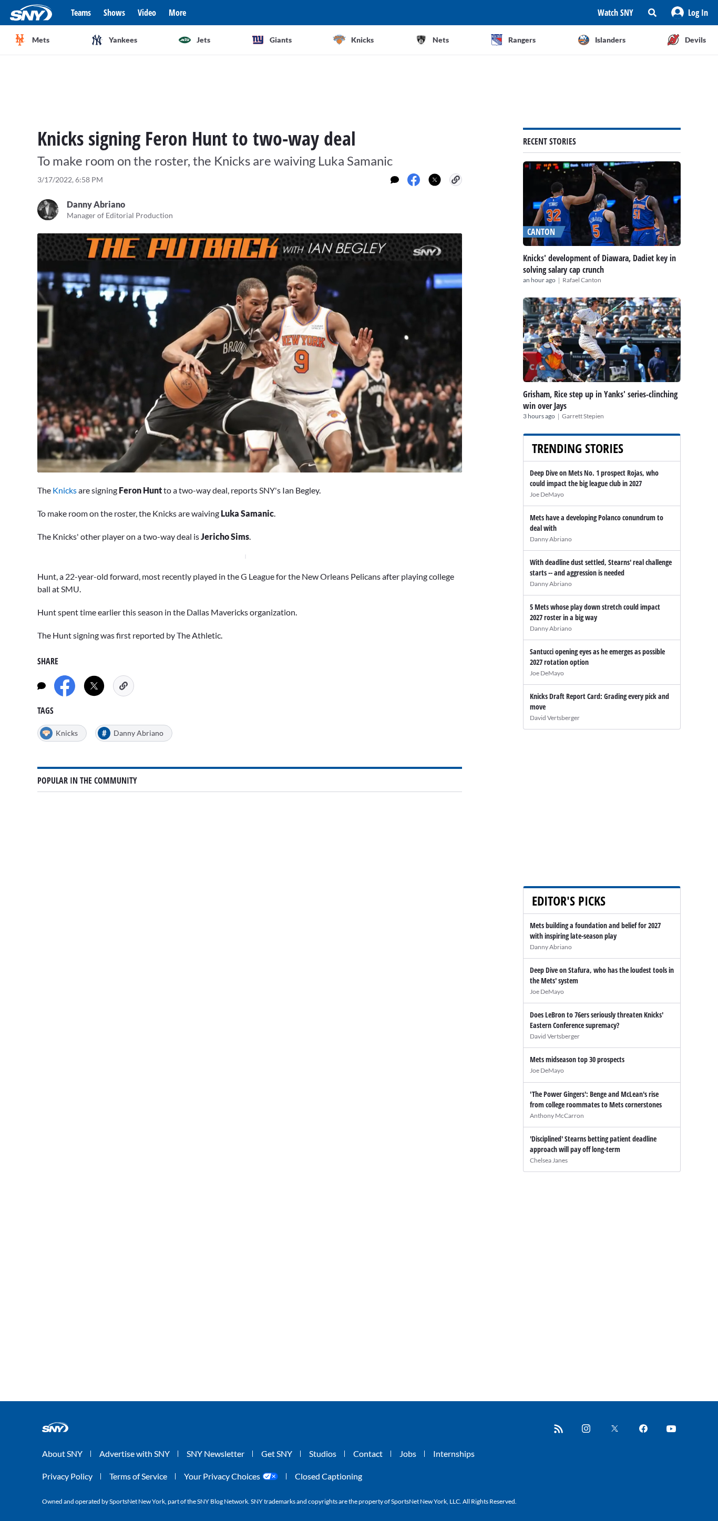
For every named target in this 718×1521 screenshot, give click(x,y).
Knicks (65, 490)
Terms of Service (138, 1476)
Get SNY (276, 1453)
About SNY (62, 1453)
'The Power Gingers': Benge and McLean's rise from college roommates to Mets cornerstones (596, 1099)
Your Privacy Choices (222, 1476)
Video (147, 12)
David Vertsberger (555, 718)
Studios (322, 1453)
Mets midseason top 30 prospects (577, 1059)
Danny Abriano (551, 539)
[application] (249, 352)
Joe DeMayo (547, 494)
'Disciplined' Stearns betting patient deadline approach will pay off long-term (593, 1144)
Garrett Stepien (583, 416)
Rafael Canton (581, 280)
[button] (689, 12)
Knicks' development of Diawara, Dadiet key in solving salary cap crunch (599, 263)
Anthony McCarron (557, 1115)
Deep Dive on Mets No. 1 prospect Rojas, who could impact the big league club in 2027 (594, 478)
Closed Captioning (328, 1476)
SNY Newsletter (215, 1453)
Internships (454, 1453)
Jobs (407, 1453)
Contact (368, 1453)
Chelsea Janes (549, 1160)
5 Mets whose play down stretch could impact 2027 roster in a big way (595, 612)
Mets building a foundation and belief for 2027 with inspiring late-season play (595, 930)
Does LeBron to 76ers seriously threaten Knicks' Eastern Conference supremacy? (596, 1020)
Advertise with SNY (134, 1453)
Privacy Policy (67, 1476)
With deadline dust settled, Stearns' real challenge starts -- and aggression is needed (601, 567)
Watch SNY (615, 12)
